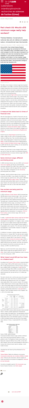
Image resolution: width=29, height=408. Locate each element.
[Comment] (2, 374)
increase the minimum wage (14, 126)
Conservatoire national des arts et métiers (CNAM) (12, 356)
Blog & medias (9, 18)
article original (19, 365)
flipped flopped (12, 134)
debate (2, 141)
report (20, 267)
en (25, 1)
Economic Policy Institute (14, 262)
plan (21, 235)
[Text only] (22, 22)
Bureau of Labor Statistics (12, 194)
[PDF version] (25, 22)
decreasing (22, 169)
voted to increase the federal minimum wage (10, 143)
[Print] (20, 22)
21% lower (20, 288)
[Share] (27, 22)
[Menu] (2, 2)
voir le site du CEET (15, 391)
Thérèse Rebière (4, 354)
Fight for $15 (14, 95)
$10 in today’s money (14, 179)
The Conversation (20, 364)
